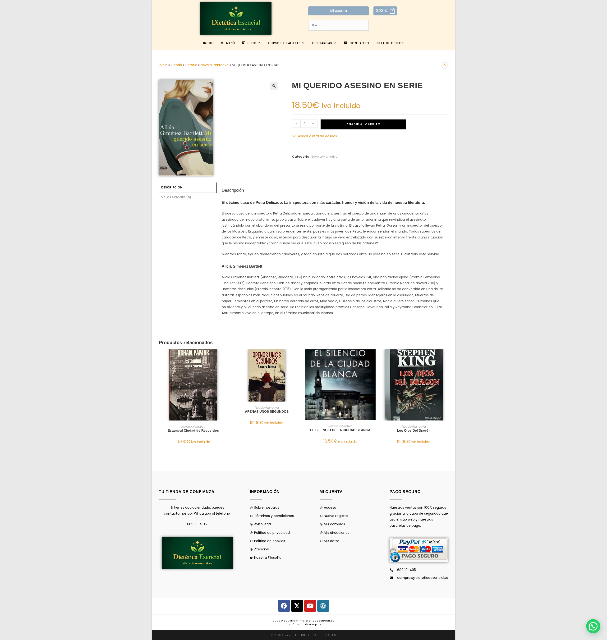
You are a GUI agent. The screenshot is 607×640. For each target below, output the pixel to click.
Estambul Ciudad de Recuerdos (193, 430)
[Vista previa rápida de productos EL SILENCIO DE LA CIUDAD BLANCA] (373, 357)
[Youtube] (310, 606)
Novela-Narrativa (215, 65)
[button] (274, 86)
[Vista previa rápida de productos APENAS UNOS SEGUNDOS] (299, 357)
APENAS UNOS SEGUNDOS (267, 411)
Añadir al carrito (363, 124)
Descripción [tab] (172, 187)
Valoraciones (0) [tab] (176, 197)
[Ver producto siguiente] (444, 65)
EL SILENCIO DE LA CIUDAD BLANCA (340, 430)
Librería (191, 65)
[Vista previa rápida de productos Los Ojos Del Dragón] (446, 357)
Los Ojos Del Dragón (414, 430)
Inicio (163, 65)
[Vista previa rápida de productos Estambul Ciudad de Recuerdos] (226, 357)
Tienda (176, 65)
